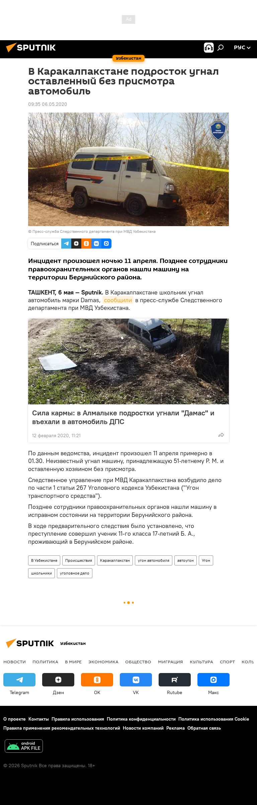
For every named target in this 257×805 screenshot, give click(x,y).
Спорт (227, 662)
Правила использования (78, 719)
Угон (206, 560)
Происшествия (78, 560)
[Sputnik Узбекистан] (32, 53)
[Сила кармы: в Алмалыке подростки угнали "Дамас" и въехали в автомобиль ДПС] (128, 361)
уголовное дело (74, 573)
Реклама (175, 728)
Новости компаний (143, 728)
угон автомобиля (153, 560)
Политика (45, 662)
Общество (138, 662)
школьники (41, 573)
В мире (73, 662)
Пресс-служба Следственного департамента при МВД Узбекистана (94, 231)
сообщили (118, 300)
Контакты (38, 719)
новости (14, 662)
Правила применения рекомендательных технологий (61, 728)
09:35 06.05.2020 (47, 104)
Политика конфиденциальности (141, 719)
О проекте (14, 719)
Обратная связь (204, 728)
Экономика (103, 662)
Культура (201, 662)
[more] (221, 435)
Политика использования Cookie (213, 719)
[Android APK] (24, 746)
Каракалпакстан (115, 560)
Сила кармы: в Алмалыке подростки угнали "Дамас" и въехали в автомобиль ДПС (123, 417)
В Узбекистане (44, 560)
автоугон (185, 560)
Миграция (170, 662)
